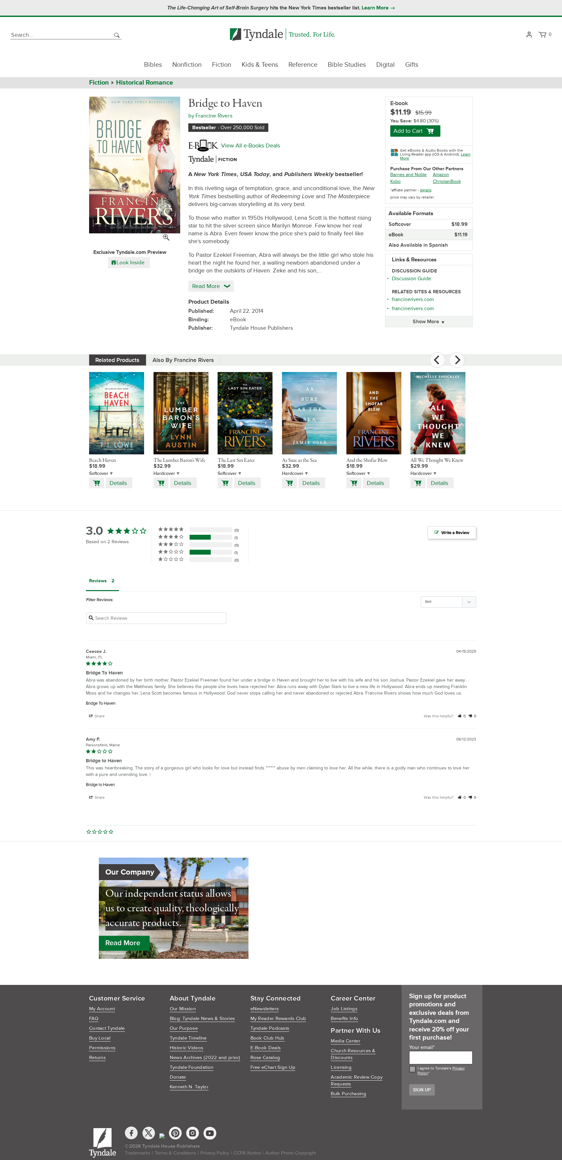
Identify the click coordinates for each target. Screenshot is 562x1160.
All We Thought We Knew (436, 460)
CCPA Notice (247, 1153)
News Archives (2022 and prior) (205, 1058)
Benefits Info (344, 1018)
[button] (461, 716)
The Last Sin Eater (236, 460)
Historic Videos (187, 1048)
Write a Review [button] (455, 532)
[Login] (529, 35)
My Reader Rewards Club (278, 1018)
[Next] (457, 360)
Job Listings (344, 1009)
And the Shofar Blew (367, 460)
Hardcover (164, 473)
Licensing (341, 1067)
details (426, 190)
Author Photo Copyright (290, 1153)
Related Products (117, 360)
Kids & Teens (260, 65)
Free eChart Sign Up (273, 1067)
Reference (302, 65)
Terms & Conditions (175, 1153)
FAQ (93, 1018)
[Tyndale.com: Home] (282, 35)
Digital (385, 65)
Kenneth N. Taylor (189, 1087)
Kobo (395, 181)
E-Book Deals (265, 1048)
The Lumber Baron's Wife (179, 460)
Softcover (98, 473)
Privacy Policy (214, 1153)
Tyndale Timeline (188, 1038)
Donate (178, 1077)
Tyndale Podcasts (269, 1028)
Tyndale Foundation (191, 1067)
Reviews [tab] (98, 581)
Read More (122, 943)
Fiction (221, 65)
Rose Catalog (265, 1058)
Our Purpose (184, 1028)
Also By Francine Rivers (183, 360)
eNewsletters (264, 1009)
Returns (97, 1058)
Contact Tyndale (107, 1028)
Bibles (153, 65)
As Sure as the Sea (299, 460)
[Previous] (437, 360)
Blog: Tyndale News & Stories (202, 1018)
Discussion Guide (411, 278)
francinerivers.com (413, 299)
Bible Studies (347, 65)
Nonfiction (187, 65)
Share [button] (99, 716)
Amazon (441, 174)
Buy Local (100, 1038)
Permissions (102, 1048)
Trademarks (137, 1153)
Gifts (411, 65)
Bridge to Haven (100, 784)
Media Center (345, 1041)
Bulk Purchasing (348, 1094)
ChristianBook (447, 181)
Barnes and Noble (408, 174)
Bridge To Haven (100, 703)
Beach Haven (102, 460)
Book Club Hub (267, 1038)
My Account (102, 1009)
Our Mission (183, 1009)
